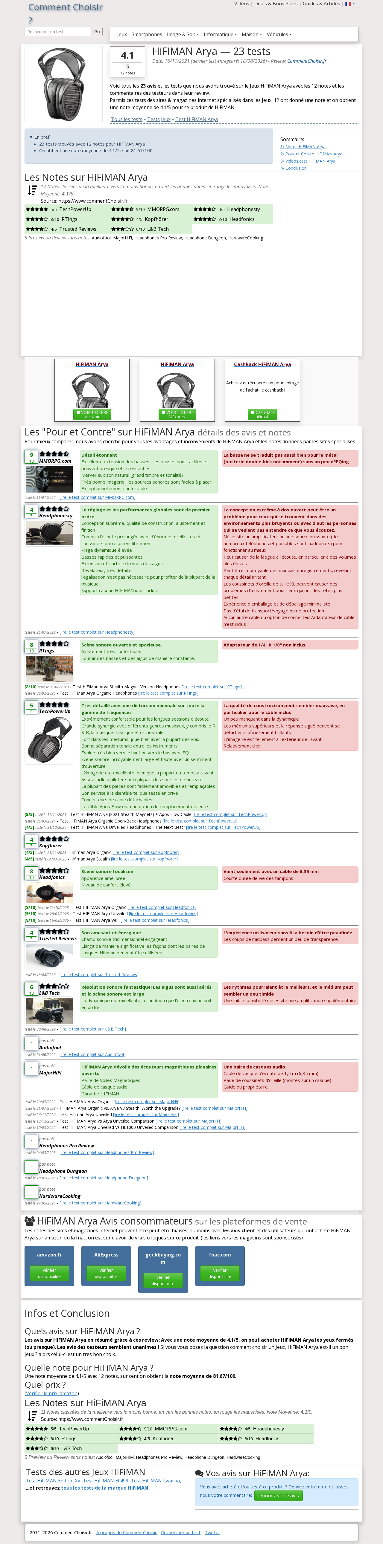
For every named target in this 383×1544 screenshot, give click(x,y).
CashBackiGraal (264, 414)
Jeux (122, 34)
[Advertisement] (319, 261)
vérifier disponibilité (49, 1273)
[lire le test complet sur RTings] (212, 687)
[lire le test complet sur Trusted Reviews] (99, 974)
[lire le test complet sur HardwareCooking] (100, 1203)
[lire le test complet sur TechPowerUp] (230, 814)
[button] (350, 3)
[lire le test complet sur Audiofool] (92, 1054)
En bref (41, 137)
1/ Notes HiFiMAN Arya (303, 146)
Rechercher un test (180, 1532)
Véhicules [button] (277, 34)
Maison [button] (250, 34)
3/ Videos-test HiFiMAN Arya (307, 161)
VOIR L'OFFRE (94, 414)
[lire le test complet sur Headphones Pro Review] (107, 1152)
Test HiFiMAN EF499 (105, 1480)
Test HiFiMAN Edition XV (53, 1480)
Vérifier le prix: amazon (51, 1393)
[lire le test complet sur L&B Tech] (93, 1029)
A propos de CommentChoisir (126, 1532)
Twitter (212, 1532)
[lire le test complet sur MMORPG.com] (98, 497)
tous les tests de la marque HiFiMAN (104, 1488)
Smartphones (147, 34)
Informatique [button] (218, 34)
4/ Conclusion (293, 168)
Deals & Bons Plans (276, 3)
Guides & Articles (321, 3)
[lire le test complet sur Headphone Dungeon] (104, 1178)
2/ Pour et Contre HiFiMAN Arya (311, 154)
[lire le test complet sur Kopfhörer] (146, 852)
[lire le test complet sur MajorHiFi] (147, 1101)
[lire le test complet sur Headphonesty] (97, 632)
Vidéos (241, 3)
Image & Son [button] (181, 34)
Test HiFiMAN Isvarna (155, 1480)
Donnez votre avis (278, 1495)
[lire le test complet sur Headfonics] (161, 907)
